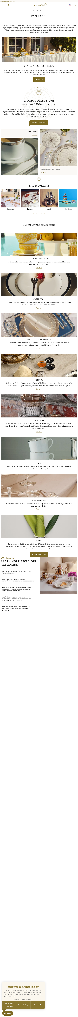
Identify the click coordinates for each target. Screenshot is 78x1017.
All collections (39, 554)
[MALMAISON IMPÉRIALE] (39, 325)
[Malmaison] (39, 284)
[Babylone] (39, 405)
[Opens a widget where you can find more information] (7, 1013)
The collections (39, 123)
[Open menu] (4, 5)
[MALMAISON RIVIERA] (39, 244)
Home (35, 11)
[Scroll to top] (72, 1011)
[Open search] (9, 5)
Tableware (42, 11)
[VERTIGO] (39, 365)
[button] (35, 215)
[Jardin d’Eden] (39, 485)
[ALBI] (39, 448)
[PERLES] (39, 526)
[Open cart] (74, 5)
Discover (39, 267)
